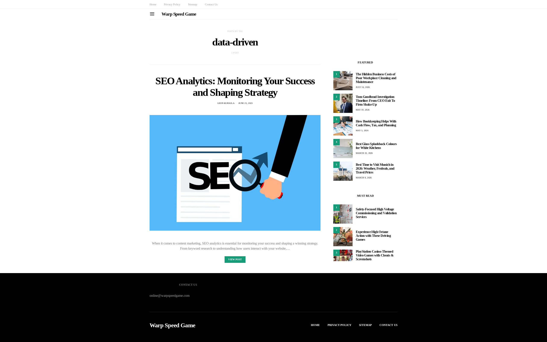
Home (153, 4)
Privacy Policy (172, 4)
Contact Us (211, 4)
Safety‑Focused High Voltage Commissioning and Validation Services (376, 213)
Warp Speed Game (179, 14)
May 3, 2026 (362, 130)
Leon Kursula (226, 103)
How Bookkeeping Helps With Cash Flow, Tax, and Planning (376, 123)
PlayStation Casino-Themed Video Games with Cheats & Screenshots (374, 255)
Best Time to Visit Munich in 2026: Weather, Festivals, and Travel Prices (375, 168)
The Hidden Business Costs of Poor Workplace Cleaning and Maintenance (376, 78)
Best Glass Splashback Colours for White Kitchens (376, 146)
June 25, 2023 (245, 103)
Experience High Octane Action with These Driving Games (373, 235)
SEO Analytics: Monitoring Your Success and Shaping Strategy (235, 86)
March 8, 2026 (364, 177)
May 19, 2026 (362, 110)
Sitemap (192, 4)
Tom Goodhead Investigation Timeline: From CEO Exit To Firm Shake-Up (375, 100)
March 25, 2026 (364, 153)
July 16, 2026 (363, 87)
